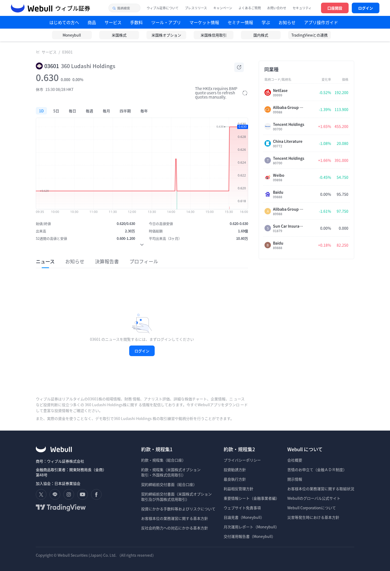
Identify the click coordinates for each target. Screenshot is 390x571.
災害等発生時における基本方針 (313, 517)
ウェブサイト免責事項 (242, 507)
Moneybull (72, 35)
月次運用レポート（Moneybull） (251, 526)
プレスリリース (196, 8)
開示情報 (294, 479)
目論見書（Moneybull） (244, 517)
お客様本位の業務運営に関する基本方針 (174, 518)
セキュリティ (302, 8)
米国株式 (119, 35)
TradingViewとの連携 (309, 35)
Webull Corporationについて (312, 507)
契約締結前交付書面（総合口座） (169, 484)
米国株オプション (166, 35)
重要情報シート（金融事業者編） (251, 498)
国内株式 (260, 35)
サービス (49, 52)
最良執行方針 (235, 479)
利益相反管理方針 (238, 488)
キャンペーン (222, 8)
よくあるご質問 (250, 8)
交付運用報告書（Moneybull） (249, 536)
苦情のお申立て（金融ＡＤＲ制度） (317, 469)
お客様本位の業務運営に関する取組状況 (320, 488)
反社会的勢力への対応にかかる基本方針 (174, 527)
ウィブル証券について (163, 8)
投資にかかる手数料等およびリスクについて (178, 508)
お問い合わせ (276, 8)
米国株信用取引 (214, 35)
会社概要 (294, 460)
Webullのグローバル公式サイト (313, 498)
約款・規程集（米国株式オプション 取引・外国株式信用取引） (171, 472)
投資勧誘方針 (235, 469)
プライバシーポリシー (242, 460)
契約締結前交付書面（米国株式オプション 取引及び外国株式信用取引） (176, 496)
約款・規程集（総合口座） (163, 460)
